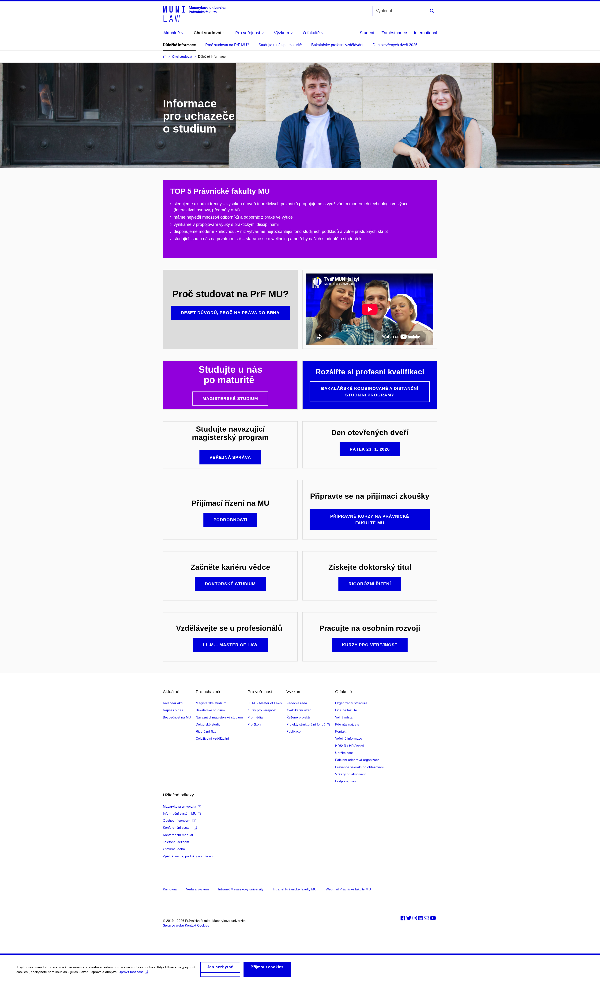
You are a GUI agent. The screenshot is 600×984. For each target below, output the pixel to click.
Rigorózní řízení (207, 731)
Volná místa (343, 717)
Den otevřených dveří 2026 (395, 45)
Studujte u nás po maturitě (280, 45)
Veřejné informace (348, 738)
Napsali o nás (173, 710)
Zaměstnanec (394, 32)
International (425, 32)
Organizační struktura (351, 703)
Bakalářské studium (210, 710)
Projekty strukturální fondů (305, 724)
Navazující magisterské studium (219, 717)
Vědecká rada (296, 703)
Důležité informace (179, 45)
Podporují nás (345, 781)
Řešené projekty (298, 717)
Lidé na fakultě (346, 710)
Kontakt (340, 731)
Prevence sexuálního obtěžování (359, 767)
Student (367, 32)
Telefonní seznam (176, 842)
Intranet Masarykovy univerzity (240, 889)
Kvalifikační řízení (299, 710)
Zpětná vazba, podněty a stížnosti (188, 856)
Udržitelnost (344, 753)
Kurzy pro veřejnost (262, 710)
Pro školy (254, 724)
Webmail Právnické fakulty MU (348, 889)
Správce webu (173, 925)
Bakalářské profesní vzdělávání (337, 45)
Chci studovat (182, 56)
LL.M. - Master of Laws (265, 703)
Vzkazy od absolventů (351, 774)
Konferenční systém (177, 827)
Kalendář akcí (173, 703)
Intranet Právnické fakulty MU (294, 889)
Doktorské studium (209, 724)
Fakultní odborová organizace (357, 760)
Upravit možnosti (131, 972)
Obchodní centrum (177, 820)
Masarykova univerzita (179, 806)
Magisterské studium (211, 703)
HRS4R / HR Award (349, 746)
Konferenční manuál (178, 835)
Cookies (203, 925)
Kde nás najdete (347, 724)
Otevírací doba (174, 849)
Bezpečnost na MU (177, 717)
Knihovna (170, 889)
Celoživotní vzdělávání (212, 738)
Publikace (293, 731)
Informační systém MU (179, 813)
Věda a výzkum (197, 889)
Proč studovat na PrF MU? (227, 45)
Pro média (255, 717)
